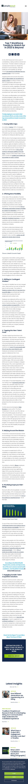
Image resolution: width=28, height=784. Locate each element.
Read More (4, 721)
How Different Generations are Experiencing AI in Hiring (17, 696)
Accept (14, 773)
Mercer (16, 465)
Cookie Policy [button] (7, 767)
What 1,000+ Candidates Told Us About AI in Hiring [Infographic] (18, 753)
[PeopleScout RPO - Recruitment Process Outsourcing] (8, 6)
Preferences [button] (12, 769)
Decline (14, 777)
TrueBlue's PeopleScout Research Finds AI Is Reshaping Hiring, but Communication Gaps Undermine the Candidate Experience (13, 715)
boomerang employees (18, 382)
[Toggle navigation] (26, 6)
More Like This (13, 686)
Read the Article (14, 702)
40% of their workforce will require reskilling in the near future (12, 151)
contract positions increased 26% (11, 305)
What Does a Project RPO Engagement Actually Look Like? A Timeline (18, 734)
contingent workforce (7, 621)
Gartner (11, 127)
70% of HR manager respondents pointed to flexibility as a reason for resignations (14, 208)
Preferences (14, 780)
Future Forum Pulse (12, 519)
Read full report (14, 656)
